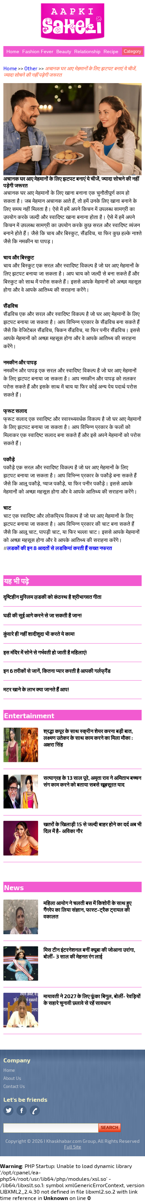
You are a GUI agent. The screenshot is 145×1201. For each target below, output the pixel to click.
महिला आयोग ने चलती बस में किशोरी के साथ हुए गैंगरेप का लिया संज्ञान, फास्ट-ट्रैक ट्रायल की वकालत (88, 909)
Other (30, 68)
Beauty (63, 51)
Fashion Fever (37, 51)
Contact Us (14, 1086)
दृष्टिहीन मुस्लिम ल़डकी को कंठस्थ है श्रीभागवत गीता (52, 596)
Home (12, 51)
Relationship (87, 51)
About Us (12, 1078)
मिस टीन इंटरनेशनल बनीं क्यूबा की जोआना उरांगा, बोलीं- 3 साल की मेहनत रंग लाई (89, 952)
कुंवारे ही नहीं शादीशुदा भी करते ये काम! (39, 633)
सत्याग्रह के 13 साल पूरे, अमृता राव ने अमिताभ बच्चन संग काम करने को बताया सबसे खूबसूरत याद (92, 781)
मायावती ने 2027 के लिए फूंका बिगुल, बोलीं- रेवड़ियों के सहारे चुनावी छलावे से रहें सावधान (92, 999)
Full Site (72, 1147)
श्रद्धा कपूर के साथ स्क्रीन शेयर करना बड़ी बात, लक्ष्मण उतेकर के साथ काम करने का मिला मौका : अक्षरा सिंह (88, 738)
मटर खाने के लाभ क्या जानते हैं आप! (36, 689)
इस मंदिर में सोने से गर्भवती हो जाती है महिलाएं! (45, 652)
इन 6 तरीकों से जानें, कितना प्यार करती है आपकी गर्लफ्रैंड (57, 670)
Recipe (111, 51)
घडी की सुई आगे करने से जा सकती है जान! (42, 615)
